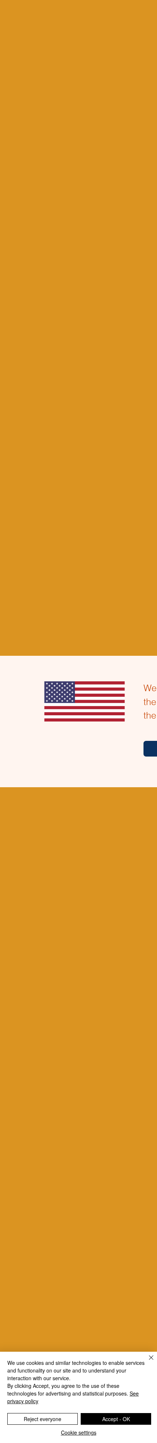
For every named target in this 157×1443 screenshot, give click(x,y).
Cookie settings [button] (78, 1432)
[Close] (147, 1362)
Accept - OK (116, 1419)
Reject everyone (42, 1419)
